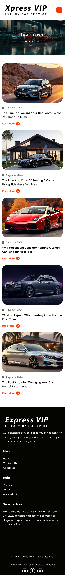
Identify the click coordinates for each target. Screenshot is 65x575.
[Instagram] (40, 570)
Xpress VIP (26, 556)
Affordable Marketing (43, 564)
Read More (8, 123)
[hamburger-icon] (59, 10)
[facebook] (32, 570)
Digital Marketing (19, 564)
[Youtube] (25, 570)
